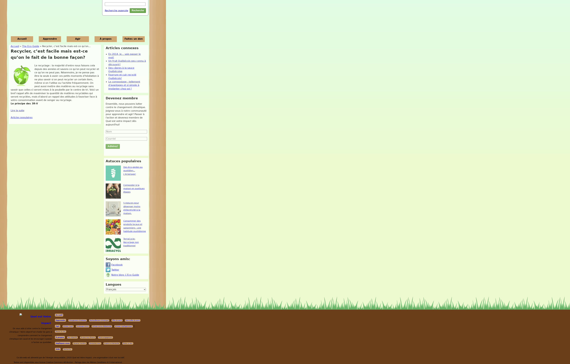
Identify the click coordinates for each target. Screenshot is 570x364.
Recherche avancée (116, 10)
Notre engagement (105, 337)
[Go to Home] (36, 320)
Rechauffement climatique (99, 320)
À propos (106, 39)
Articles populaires (22, 117)
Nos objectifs (72, 337)
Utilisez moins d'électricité (101, 326)
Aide (58, 349)
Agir (77, 39)
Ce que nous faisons (88, 337)
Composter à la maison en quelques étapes (134, 188)
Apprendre (50, 39)
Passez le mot (60, 331)
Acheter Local (68, 326)
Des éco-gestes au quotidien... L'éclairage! (133, 170)
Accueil (22, 39)
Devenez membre (79, 343)
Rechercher (68, 349)
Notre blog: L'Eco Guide (125, 275)
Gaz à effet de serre (133, 320)
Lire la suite (17, 110)
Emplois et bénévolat (111, 343)
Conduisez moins (83, 326)
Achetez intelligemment (123, 326)
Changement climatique (77, 320)
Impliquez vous (63, 343)
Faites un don (134, 39)
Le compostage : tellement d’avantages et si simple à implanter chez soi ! (124, 85)
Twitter (115, 270)
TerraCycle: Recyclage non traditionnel (131, 242)
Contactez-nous (95, 343)
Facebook (117, 264)
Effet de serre (117, 320)
